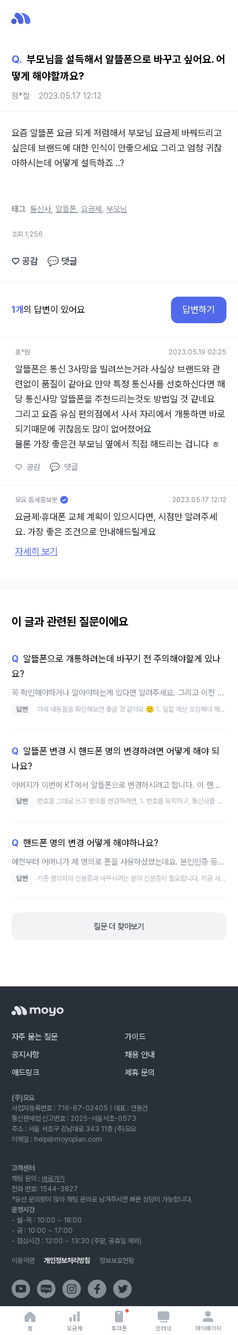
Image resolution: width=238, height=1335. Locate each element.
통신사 (40, 209)
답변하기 (199, 309)
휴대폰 (119, 1328)
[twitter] (122, 1289)
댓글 (62, 261)
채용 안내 (140, 1054)
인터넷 (164, 1328)
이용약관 (23, 1261)
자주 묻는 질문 (35, 1036)
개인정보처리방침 (67, 1261)
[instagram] (71, 1289)
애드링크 (25, 1072)
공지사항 (25, 1054)
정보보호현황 (116, 1261)
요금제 (75, 1328)
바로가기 (53, 1179)
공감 (25, 261)
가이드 (135, 1036)
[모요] (38, 1011)
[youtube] (21, 1289)
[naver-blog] (46, 1289)
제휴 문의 (140, 1072)
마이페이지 (208, 1328)
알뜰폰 (65, 209)
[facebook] (97, 1289)
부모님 (116, 209)
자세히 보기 (36, 551)
